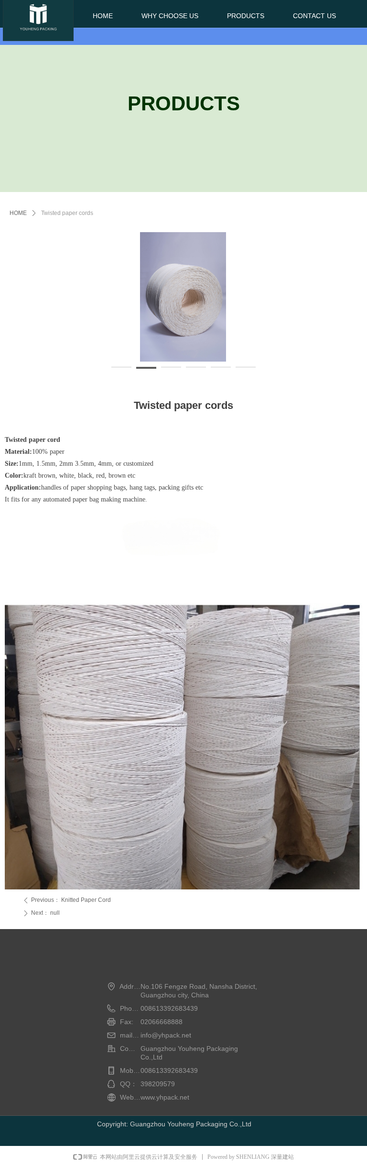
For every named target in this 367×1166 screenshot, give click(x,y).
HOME (18, 213)
